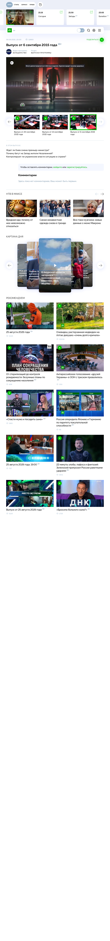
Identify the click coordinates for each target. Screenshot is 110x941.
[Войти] (94, 30)
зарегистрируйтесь (77, 167)
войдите (57, 167)
